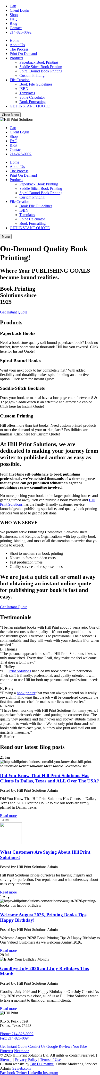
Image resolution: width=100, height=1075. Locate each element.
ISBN (23, 89)
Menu (6, 236)
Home (14, 40)
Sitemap (6, 1060)
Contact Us (36, 1046)
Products (16, 58)
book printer (26, 693)
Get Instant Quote (13, 312)
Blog (13, 23)
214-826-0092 (21, 32)
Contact (16, 28)
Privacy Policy (26, 1060)
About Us (17, 45)
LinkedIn (35, 1073)
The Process (19, 49)
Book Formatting (32, 102)
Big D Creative (42, 1064)
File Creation (20, 80)
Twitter (22, 1073)
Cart (13, 6)
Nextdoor (21, 1051)
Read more (8, 816)
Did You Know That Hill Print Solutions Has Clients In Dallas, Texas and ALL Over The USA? (49, 778)
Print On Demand (23, 54)
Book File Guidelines (35, 84)
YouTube (80, 1046)
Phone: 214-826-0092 (16, 1034)
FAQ (13, 19)
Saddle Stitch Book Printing (40, 67)
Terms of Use (50, 1060)
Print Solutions (19, 671)
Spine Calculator (32, 97)
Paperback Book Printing (38, 62)
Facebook (8, 1073)
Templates (27, 93)
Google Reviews (59, 1046)
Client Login (19, 10)
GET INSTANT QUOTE (30, 106)
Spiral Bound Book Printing (40, 71)
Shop (14, 15)
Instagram (50, 1073)
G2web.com (21, 1068)
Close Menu (10, 115)
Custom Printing (31, 75)
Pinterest (6, 1051)
